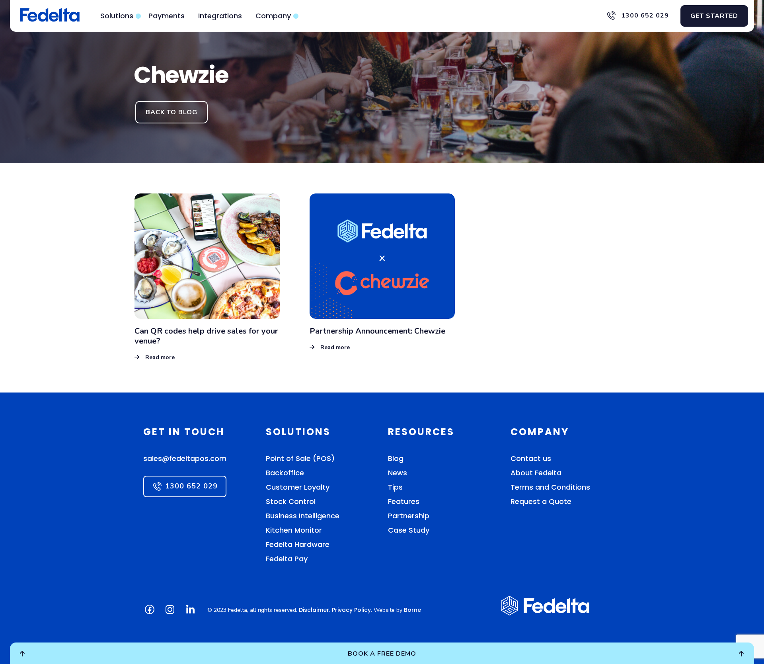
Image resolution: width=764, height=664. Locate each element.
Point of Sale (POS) (300, 458)
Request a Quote (541, 501)
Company (273, 16)
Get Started (714, 16)
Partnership (408, 516)
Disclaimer (314, 610)
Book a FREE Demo (382, 653)
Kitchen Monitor (294, 530)
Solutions (116, 16)
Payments (166, 16)
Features (403, 501)
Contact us (531, 458)
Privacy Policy (351, 610)
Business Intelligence (302, 516)
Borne (412, 610)
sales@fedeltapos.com (184, 458)
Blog (395, 458)
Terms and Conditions (550, 487)
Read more (160, 357)
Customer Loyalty (297, 487)
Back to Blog (171, 112)
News (397, 473)
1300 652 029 (644, 15)
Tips (395, 487)
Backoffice (285, 473)
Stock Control (291, 501)
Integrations (220, 16)
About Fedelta (536, 473)
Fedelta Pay (287, 559)
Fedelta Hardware (297, 544)
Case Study (408, 530)
